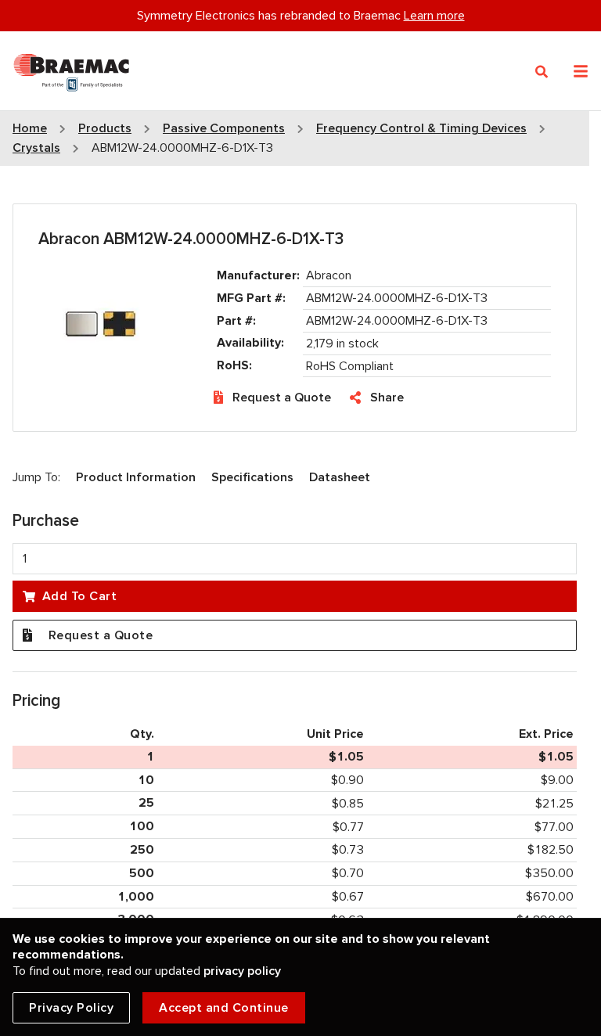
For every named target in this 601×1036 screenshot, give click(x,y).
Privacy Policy (71, 1008)
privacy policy (242, 971)
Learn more (434, 15)
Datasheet (339, 477)
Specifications (252, 477)
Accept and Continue (224, 1008)
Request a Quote (281, 397)
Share (387, 397)
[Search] (542, 72)
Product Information (136, 477)
